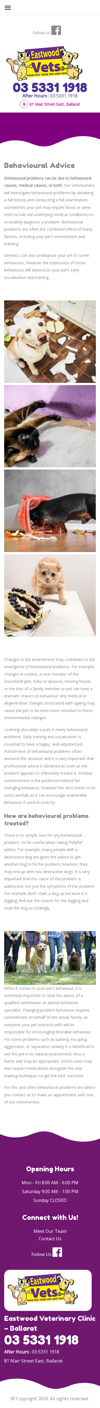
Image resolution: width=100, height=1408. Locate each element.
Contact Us (50, 1239)
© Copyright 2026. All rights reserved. (50, 1399)
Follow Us (41, 32)
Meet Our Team (50, 1231)
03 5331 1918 (50, 87)
